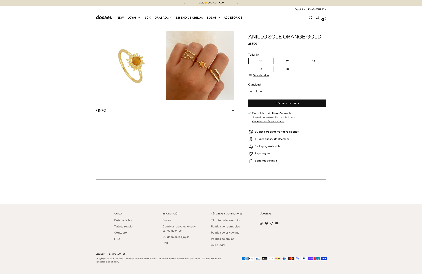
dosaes (119, 258)
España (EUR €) (316, 9)
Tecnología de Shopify (107, 261)
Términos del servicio (225, 220)
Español (299, 9)
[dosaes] (104, 17)
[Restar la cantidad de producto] (251, 91)
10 (260, 61)
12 (287, 61)
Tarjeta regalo (123, 226)
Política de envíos (222, 238)
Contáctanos (281, 138)
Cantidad (254, 84)
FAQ (117, 238)
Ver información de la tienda (268, 121)
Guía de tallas (261, 75)
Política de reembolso (225, 226)
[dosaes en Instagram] (261, 224)
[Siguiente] (237, 3)
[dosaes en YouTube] (277, 224)
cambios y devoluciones (284, 131)
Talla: (253, 54)
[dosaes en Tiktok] (272, 224)
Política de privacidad (225, 232)
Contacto (120, 232)
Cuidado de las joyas (176, 236)
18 (287, 68)
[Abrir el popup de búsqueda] (310, 17)
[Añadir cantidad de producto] (261, 91)
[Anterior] (184, 3)
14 (313, 61)
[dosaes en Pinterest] (267, 224)
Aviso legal (218, 245)
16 (260, 68)
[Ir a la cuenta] (317, 17)
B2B (165, 243)
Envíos (167, 220)
